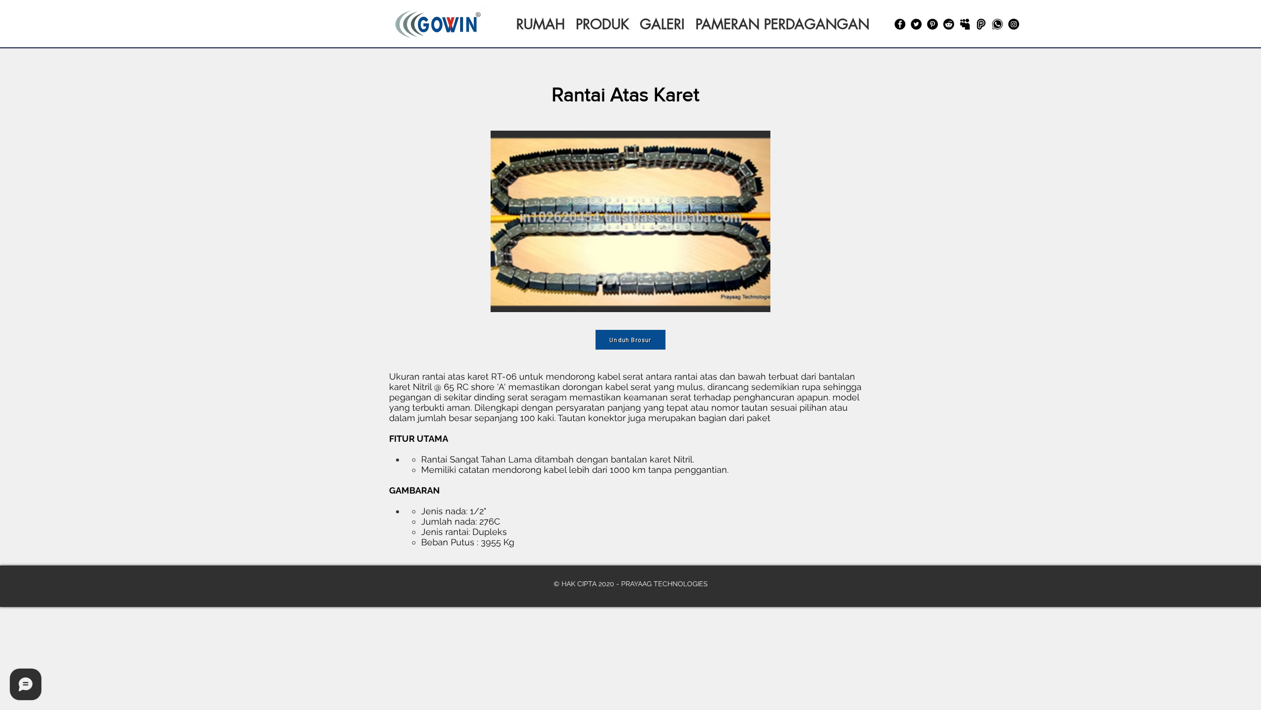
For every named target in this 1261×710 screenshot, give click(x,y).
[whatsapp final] (997, 24)
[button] (630, 221)
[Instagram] (1013, 24)
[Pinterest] (932, 24)
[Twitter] (916, 24)
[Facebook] (900, 24)
